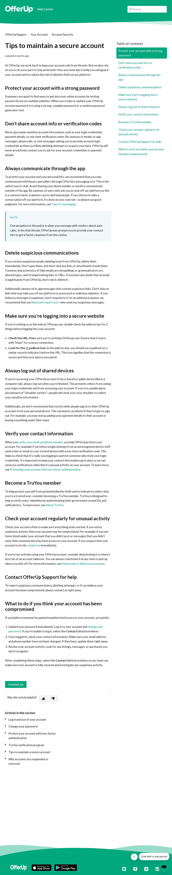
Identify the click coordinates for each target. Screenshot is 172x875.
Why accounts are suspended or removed (28, 761)
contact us (33, 545)
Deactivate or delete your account (83, 563)
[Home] (19, 9)
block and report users (46, 302)
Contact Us (15, 684)
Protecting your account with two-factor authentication (45, 469)
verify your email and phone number (40, 442)
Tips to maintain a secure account (29, 752)
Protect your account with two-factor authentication (32, 736)
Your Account (39, 34)
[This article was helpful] (43, 698)
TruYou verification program (26, 745)
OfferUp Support (16, 34)
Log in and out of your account (27, 719)
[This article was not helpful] (53, 698)
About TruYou (55, 505)
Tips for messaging (63, 204)
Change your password (22, 726)
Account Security (62, 34)
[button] (41, 867)
